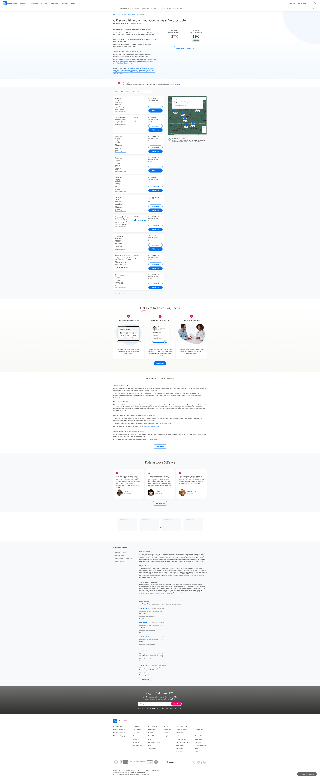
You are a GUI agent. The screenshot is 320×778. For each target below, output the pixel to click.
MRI (196, 733)
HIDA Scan (179, 752)
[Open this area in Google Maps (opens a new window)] (171, 134)
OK (197, 105)
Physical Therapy (200, 736)
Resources (136, 736)
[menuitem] (24, 3)
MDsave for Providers (119, 733)
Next (124, 294)
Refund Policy (152, 736)
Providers (167, 733)
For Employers (35, 3)
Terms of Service (174, 708)
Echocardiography (181, 739)
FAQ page (154, 439)
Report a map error (202, 134)
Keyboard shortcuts (178, 134)
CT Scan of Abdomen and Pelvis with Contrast (139, 68)
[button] (134, 29)
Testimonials (152, 749)
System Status (155, 770)
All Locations (116, 14)
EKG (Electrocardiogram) (183, 742)
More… (197, 752)
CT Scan (178, 736)
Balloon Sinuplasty (181, 729)
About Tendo (136, 733)
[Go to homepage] (120, 721)
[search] (311, 3)
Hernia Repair (180, 749)
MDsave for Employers (120, 736)
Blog (149, 745)
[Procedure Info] (180, 32)
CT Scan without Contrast (132, 70)
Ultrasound (198, 742)
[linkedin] (204, 762)
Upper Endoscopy (200, 745)
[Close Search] (314, 8)
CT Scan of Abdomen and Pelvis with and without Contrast (134, 73)
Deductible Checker (154, 742)
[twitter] (201, 762)
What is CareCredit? (175, 84)
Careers (135, 739)
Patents (147, 770)
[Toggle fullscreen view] (204, 98)
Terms (197, 134)
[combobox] (146, 8)
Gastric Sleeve (180, 745)
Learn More (155, 107)
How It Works (152, 729)
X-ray (196, 749)
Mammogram (199, 729)
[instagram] (198, 762)
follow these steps (165, 423)
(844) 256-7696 (152, 351)
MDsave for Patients (119, 729)
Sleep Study (198, 739)
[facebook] (194, 762)
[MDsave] (10, 3)
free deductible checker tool (152, 426)
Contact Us (136, 742)
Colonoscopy (179, 733)
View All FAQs (160, 446)
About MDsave (137, 729)
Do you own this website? (180, 105)
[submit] (196, 8)
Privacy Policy (165, 708)
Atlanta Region (131, 14)
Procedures (167, 729)
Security (140, 770)
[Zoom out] (204, 131)
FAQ (149, 739)
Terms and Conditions (129, 770)
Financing (73, 3)
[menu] (152, 3)
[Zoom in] (204, 127)
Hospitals (167, 736)
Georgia (124, 14)
